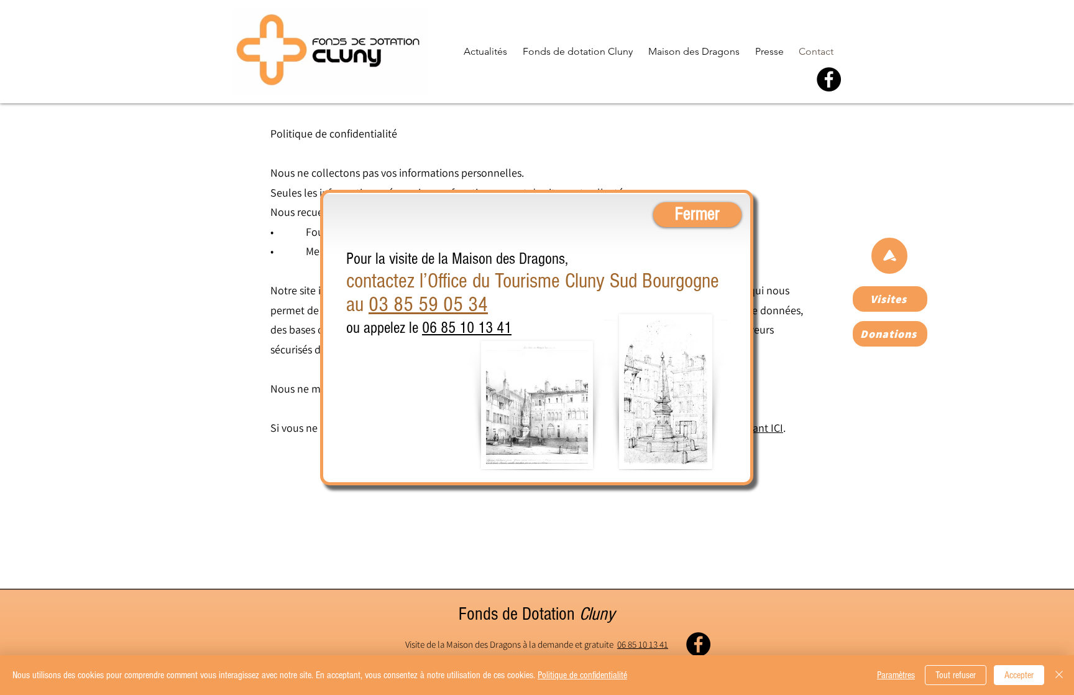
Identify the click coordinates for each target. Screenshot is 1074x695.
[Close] (1059, 675)
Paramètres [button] (896, 675)
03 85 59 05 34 (428, 305)
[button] (811, 118)
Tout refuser (955, 675)
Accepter (1019, 675)
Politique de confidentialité (582, 675)
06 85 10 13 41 (467, 328)
